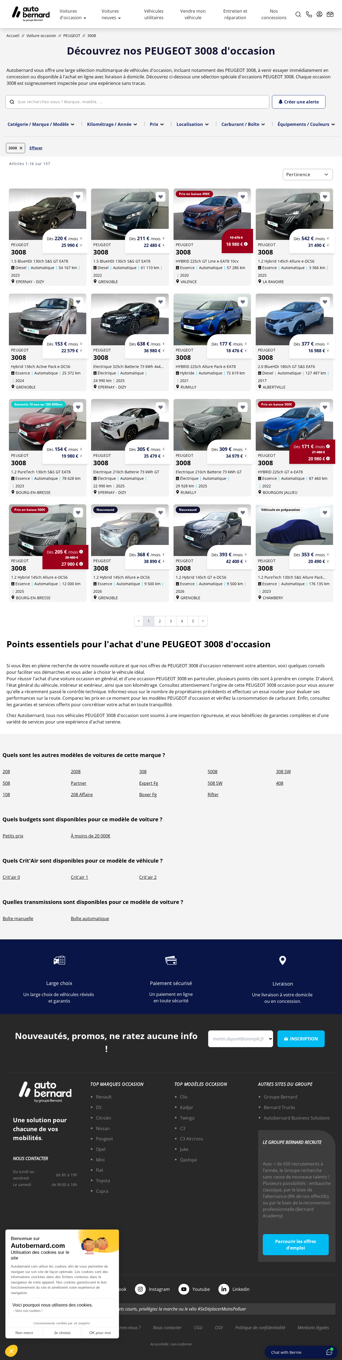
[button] (11, 1350)
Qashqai (188, 1160)
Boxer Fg (148, 795)
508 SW (215, 783)
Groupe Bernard (280, 1097)
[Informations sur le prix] (81, 245)
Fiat (99, 1170)
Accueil (12, 35)
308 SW (283, 772)
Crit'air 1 (79, 877)
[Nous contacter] (330, 14)
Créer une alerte (301, 102)
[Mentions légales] (81, 238)
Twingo (187, 1118)
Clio (184, 1097)
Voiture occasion (41, 35)
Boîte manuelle (18, 919)
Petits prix (13, 836)
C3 (182, 1128)
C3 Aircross (191, 1139)
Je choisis (62, 1333)
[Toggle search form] (298, 14)
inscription (304, 1039)
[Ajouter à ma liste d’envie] (78, 197)
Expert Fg (148, 783)
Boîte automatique (90, 919)
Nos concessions (274, 14)
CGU (198, 1328)
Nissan (103, 1128)
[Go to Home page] (30, 14)
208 (6, 772)
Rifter (213, 795)
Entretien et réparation (235, 14)
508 (6, 783)
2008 (76, 772)
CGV (219, 1328)
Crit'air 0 (11, 877)
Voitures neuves (110, 14)
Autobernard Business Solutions (297, 1118)
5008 (212, 772)
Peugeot (104, 1139)
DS (99, 1107)
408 (279, 783)
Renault (104, 1097)
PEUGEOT (71, 35)
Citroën (103, 1118)
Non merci (24, 1333)
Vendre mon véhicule (193, 14)
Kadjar (186, 1107)
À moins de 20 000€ (90, 836)
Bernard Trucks (279, 1107)
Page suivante (206, 621)
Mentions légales (313, 1328)
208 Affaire (82, 795)
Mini (100, 1160)
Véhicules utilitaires (154, 14)
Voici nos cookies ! (28, 1311)
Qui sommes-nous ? (122, 1328)
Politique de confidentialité (260, 1328)
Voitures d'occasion (71, 14)
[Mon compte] (319, 14)
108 (6, 795)
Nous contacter (167, 1328)
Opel (100, 1149)
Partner (79, 783)
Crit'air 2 (148, 877)
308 (143, 772)
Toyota (103, 1181)
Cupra (102, 1191)
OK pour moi (100, 1333)
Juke (184, 1149)
